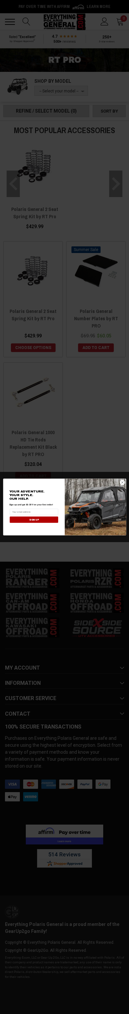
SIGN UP (33, 519)
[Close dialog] (122, 482)
